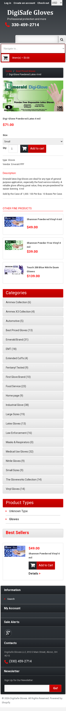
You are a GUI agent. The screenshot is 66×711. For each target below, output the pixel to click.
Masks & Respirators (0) (19, 442)
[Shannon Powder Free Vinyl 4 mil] (14, 245)
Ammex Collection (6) (18, 302)
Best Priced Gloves (25, 71)
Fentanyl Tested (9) (17, 367)
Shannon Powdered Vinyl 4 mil (44, 219)
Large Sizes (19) (15, 414)
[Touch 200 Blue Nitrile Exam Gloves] (14, 270)
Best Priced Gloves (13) (19, 330)
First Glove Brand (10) (18, 376)
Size (5, 135)
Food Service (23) (16, 386)
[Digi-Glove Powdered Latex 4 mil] (33, 82)
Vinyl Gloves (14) (15, 488)
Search (11, 599)
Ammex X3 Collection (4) (20, 311)
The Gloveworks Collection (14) (24, 479)
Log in (7, 3)
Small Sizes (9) (14, 470)
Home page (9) (14, 395)
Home (9, 71)
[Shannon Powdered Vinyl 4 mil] (14, 222)
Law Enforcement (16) (19, 432)
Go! (55, 688)
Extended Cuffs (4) (17, 358)
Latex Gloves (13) (16, 423)
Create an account (24, 3)
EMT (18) (11, 348)
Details (33, 573)
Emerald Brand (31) (17, 339)
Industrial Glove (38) (17, 404)
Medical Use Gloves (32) (19, 451)
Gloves (11, 160)
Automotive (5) (14, 320)
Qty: (5, 148)
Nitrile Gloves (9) (15, 460)
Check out (43, 3)
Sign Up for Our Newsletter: (18, 680)
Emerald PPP (17, 164)
